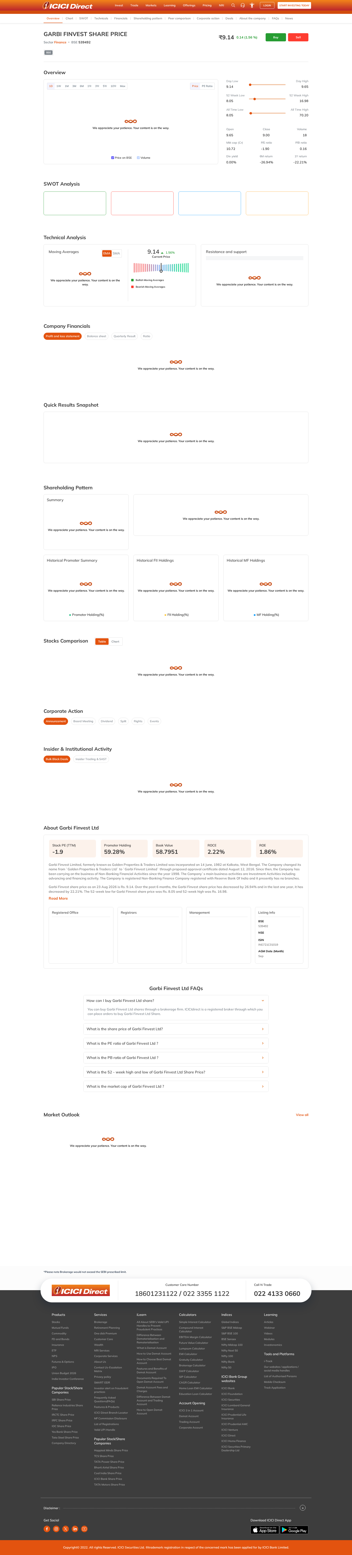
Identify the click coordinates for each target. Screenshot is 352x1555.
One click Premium (105, 1333)
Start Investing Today (294, 5)
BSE (261, 921)
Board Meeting (83, 721)
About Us (100, 1361)
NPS (54, 1356)
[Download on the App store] (265, 1530)
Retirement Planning (107, 1327)
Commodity (59, 1333)
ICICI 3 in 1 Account (191, 1410)
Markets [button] (151, 5)
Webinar (269, 1327)
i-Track (268, 1361)
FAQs (275, 18)
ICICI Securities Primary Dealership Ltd (236, 1448)
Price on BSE (123, 158)
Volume (145, 158)
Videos (268, 1333)
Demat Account (189, 1416)
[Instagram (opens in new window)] (56, 1529)
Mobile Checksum (275, 1381)
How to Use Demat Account (154, 1353)
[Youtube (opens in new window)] (84, 1529)
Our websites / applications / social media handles (281, 1368)
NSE (261, 932)
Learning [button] (170, 5)
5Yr (105, 86)
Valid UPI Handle (104, 1429)
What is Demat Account (152, 1347)
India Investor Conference (68, 1378)
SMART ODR (102, 1382)
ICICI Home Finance (233, 1441)
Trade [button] (134, 5)
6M (82, 86)
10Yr (113, 86)
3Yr (97, 86)
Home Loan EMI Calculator (195, 1388)
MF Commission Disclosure (110, 1418)
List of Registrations (106, 1424)
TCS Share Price (104, 1456)
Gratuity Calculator (191, 1359)
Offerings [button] (189, 5)
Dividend (107, 721)
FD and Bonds (60, 1339)
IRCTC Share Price (63, 1414)
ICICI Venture (229, 1429)
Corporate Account (191, 1427)
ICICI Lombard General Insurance (235, 1407)
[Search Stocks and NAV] (233, 5)
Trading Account (189, 1421)
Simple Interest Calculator (195, 1322)
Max (122, 86)
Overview (53, 18)
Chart (69, 18)
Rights (138, 721)
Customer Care (103, 1339)
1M (67, 86)
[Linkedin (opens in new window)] (75, 1529)
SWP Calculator (189, 1371)
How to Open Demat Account (149, 1411)
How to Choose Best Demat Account (154, 1361)
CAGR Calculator (189, 1382)
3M (74, 86)
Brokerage (100, 1322)
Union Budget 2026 (64, 1373)
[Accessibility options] (252, 5)
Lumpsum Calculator (192, 1348)
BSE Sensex (228, 1339)
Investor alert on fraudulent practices (111, 1390)
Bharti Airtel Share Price (109, 1467)
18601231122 (156, 1293)
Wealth (98, 1344)
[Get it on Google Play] (294, 1530)
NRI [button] (221, 5)
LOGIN (267, 5)
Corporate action (208, 18)
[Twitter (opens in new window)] (65, 1529)
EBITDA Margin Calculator (195, 1337)
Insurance (58, 1344)
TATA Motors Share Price (109, 1484)
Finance (60, 42)
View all (302, 1115)
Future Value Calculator (193, 1342)
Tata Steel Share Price (65, 1437)
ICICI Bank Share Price (108, 1478)
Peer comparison (179, 18)
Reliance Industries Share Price (67, 1407)
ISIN (261, 940)
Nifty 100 (227, 1356)
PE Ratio (207, 86)
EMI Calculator (188, 1354)
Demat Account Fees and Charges (152, 1389)
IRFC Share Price (62, 1420)
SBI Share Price (61, 1399)
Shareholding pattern (148, 18)
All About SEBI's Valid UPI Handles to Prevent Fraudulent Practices (153, 1325)
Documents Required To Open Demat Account (151, 1379)
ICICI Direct (228, 1435)
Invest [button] (119, 5)
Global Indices (230, 1322)
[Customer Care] (243, 5)
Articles (268, 1322)
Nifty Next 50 (229, 1350)
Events (154, 721)
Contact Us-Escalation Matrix (108, 1369)
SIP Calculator (188, 1376)
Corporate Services (106, 1356)
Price (195, 86)
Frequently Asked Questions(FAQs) (105, 1399)
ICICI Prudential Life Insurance (233, 1416)
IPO (54, 1367)
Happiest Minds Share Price (111, 1450)
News (289, 18)
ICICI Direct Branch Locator (111, 1412)
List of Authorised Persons (280, 1376)
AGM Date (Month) (271, 951)
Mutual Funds (60, 1327)
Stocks (56, 1322)
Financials (121, 18)
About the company (252, 18)
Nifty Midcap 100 (232, 1344)
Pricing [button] (207, 5)
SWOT (83, 18)
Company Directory (64, 1443)
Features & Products (106, 1407)
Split (123, 721)
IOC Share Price (61, 1426)
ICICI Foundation (232, 1393)
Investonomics (273, 1344)
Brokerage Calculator (192, 1365)
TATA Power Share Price (109, 1461)
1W (58, 86)
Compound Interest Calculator (191, 1329)
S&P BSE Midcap (231, 1327)
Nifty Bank (228, 1361)
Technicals (101, 18)
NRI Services (101, 1350)
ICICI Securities (230, 1399)
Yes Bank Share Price (65, 1431)
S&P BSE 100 (229, 1333)
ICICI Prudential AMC (234, 1424)
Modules (269, 1339)
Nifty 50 (226, 1367)
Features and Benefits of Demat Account (152, 1370)
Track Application (275, 1387)
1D (51, 86)
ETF (54, 1350)
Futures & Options (63, 1361)
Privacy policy (102, 1376)
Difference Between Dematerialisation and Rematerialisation (150, 1338)
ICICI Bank (228, 1388)
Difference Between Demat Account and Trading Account (153, 1400)
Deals (229, 18)
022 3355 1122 (206, 1293)
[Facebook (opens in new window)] (47, 1529)
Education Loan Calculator (195, 1393)
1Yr (89, 86)
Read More (58, 898)
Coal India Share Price (107, 1473)
